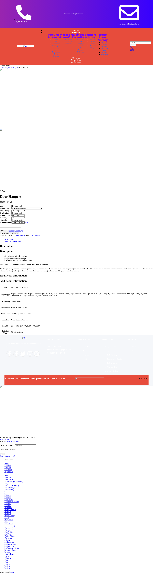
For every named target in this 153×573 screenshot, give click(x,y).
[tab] (78, 239)
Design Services (10, 510)
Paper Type (4, 208)
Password (4, 450)
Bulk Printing (9, 490)
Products (7, 466)
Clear (27, 222)
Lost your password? (7, 456)
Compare (15, 233)
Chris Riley (8, 500)
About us (7, 468)
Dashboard (8, 508)
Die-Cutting (4, 211)
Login (2, 454)
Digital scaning (9, 516)
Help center (8, 520)
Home (6, 464)
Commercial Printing (11, 502)
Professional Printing (11, 548)
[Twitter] (23, 354)
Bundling (3, 218)
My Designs (8, 532)
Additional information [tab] (13, 275)
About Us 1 (8, 477)
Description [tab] (6, 245)
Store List (7, 564)
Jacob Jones (8, 524)
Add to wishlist (5, 233)
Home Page (4, 68)
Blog (6, 483)
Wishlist (7, 566)
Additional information (12, 241)
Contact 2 (7, 506)
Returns (7, 552)
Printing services (10, 544)
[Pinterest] (37, 354)
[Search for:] (140, 42)
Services (7, 556)
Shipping (7, 558)
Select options (5, 440)
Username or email (7, 445)
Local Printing (9, 526)
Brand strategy (9, 488)
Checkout (7, 496)
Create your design (16, 231)
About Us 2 (8, 479)
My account (8, 472)
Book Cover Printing (11, 486)
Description (8, 239)
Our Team (8, 538)
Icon (6, 522)
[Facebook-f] (9, 354)
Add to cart (4, 231)
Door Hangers (13, 68)
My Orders (8, 534)
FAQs (6, 518)
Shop (6, 560)
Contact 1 (7, 504)
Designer (7, 512)
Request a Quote (10, 550)
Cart (6, 492)
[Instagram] (30, 354)
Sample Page (9, 554)
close (12, 572)
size (1, 206)
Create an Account (12, 442)
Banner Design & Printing (13, 481)
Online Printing (9, 536)
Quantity (3, 220)
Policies (7, 540)
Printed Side (5, 215)
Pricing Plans (9, 542)
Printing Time (5, 222)
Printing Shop (9, 546)
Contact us (8, 470)
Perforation (4, 213)
